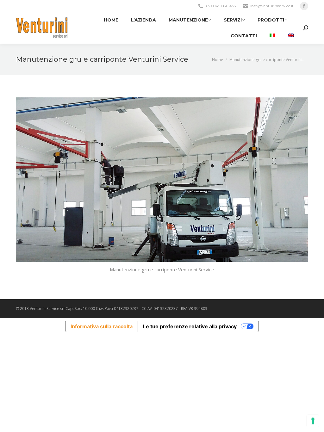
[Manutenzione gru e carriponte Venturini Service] (162, 179)
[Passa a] (272, 35)
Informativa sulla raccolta (102, 326)
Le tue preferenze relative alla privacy (190, 326)
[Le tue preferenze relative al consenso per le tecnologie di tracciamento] (313, 421)
